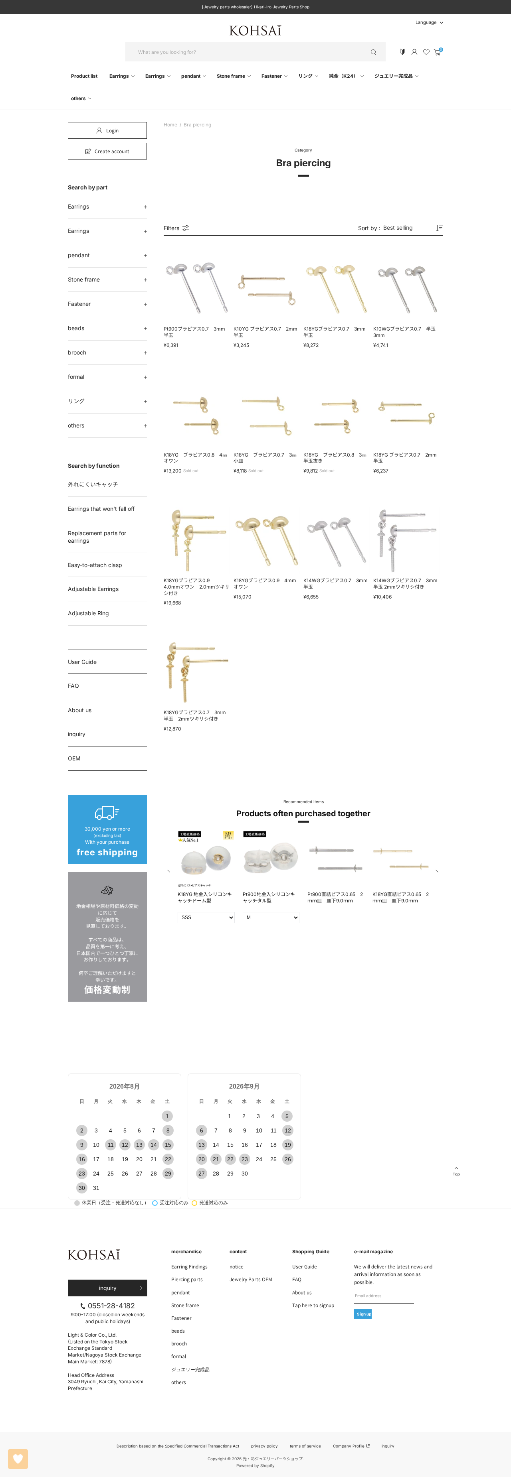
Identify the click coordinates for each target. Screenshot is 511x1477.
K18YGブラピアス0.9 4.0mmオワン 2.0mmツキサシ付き (197, 586)
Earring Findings (189, 1266)
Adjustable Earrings (93, 588)
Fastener (272, 76)
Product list (84, 76)
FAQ (73, 685)
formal (76, 376)
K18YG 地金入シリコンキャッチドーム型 (205, 897)
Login (112, 130)
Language (426, 22)
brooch (77, 352)
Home (170, 125)
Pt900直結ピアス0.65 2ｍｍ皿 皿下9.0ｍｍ (335, 897)
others (79, 98)
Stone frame (231, 76)
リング (306, 76)
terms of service (305, 1446)
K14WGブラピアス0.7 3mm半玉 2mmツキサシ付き (405, 583)
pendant (191, 76)
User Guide (82, 661)
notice (237, 1266)
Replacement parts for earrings (97, 537)
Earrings (119, 76)
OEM (74, 758)
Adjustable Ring (88, 613)
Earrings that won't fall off (101, 508)
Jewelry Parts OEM (251, 1279)
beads (76, 328)
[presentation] (169, 872)
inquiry (76, 734)
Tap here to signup (313, 1305)
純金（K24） (344, 76)
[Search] (373, 52)
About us (79, 710)
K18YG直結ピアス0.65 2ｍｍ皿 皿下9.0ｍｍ (400, 897)
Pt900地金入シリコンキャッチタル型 (269, 897)
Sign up (364, 1314)
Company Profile (349, 1446)
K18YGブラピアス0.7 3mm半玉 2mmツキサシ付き (195, 715)
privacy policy (264, 1446)
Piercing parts (187, 1279)
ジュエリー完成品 (394, 76)
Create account (112, 151)
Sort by (369, 228)
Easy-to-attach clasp (95, 564)
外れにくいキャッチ (93, 484)
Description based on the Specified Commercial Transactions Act (178, 1446)
